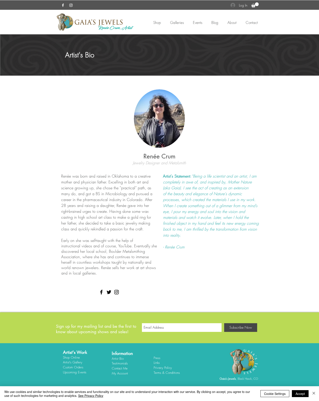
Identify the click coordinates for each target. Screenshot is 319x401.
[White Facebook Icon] (63, 5)
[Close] (313, 394)
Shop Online (71, 357)
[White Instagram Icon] (71, 5)
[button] (255, 4)
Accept (300, 393)
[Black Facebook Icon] (101, 292)
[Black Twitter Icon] (109, 292)
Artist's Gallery (72, 362)
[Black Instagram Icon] (116, 292)
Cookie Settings (275, 393)
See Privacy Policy (90, 395)
